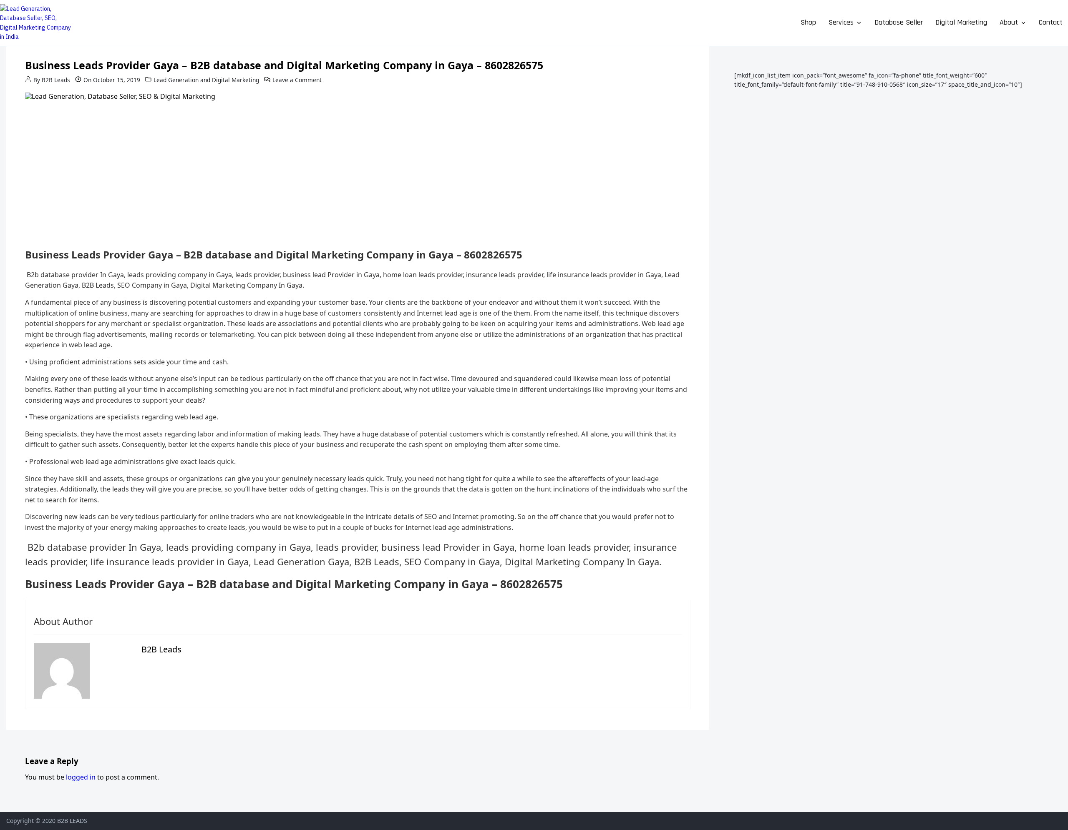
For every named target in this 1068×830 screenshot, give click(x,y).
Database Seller (898, 22)
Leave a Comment (297, 80)
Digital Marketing (961, 22)
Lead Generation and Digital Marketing (206, 80)
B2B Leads (56, 80)
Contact (1051, 22)
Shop (808, 22)
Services (841, 22)
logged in (81, 777)
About (1009, 22)
